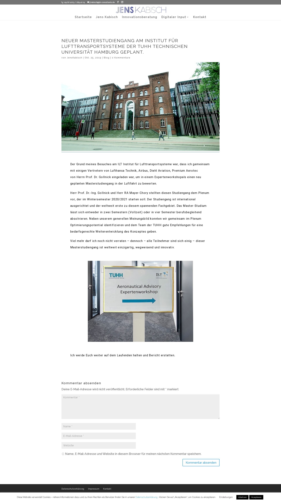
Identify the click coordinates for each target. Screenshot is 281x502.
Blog (106, 58)
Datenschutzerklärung (72, 489)
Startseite (83, 17)
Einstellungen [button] (226, 497)
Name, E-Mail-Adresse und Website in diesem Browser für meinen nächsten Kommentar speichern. (133, 454)
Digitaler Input (173, 17)
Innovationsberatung (139, 17)
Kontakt (199, 17)
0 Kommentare (121, 58)
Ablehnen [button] (242, 497)
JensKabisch (74, 58)
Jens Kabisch (107, 17)
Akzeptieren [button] (256, 497)
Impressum (93, 489)
